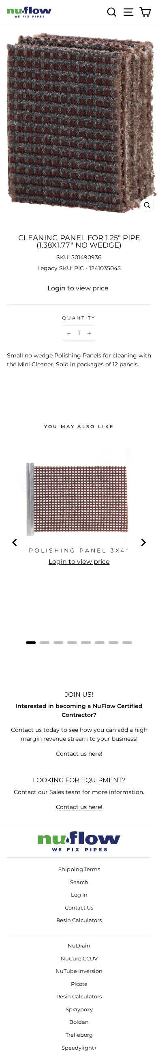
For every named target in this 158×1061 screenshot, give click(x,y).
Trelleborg (79, 1035)
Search (79, 882)
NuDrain (79, 946)
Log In (79, 895)
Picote (79, 984)
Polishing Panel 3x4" (79, 550)
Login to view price (78, 288)
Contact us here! (79, 753)
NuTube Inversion (79, 971)
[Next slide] (143, 542)
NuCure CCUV (79, 959)
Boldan (79, 1022)
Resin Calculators (79, 920)
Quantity (79, 318)
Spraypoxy (79, 1009)
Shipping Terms (79, 869)
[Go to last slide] (15, 542)
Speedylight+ (79, 1048)
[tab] (31, 642)
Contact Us (79, 908)
